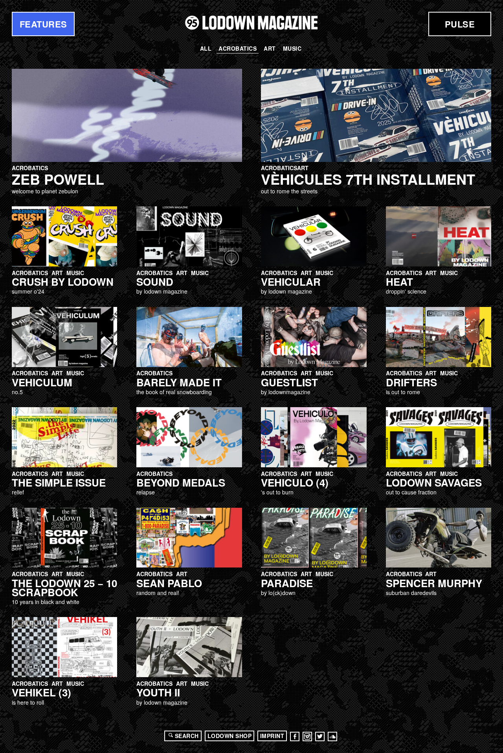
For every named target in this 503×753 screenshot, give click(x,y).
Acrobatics (237, 48)
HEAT (399, 281)
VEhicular (291, 281)
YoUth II (158, 692)
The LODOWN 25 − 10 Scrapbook (64, 587)
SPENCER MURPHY (434, 583)
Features (43, 24)
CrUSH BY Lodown (63, 281)
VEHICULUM (42, 382)
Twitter (320, 736)
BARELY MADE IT (179, 382)
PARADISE (287, 583)
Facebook (294, 736)
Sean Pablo (169, 583)
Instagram (307, 736)
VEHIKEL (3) (41, 692)
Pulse (460, 24)
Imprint (272, 736)
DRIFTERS (411, 382)
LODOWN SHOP (229, 736)
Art (270, 48)
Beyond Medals (180, 482)
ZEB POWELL (58, 179)
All (206, 48)
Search (187, 736)
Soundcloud (332, 736)
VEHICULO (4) (295, 482)
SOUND (154, 281)
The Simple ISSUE (59, 482)
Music (292, 48)
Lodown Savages (434, 482)
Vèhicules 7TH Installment (368, 179)
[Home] (251, 22)
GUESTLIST (289, 382)
